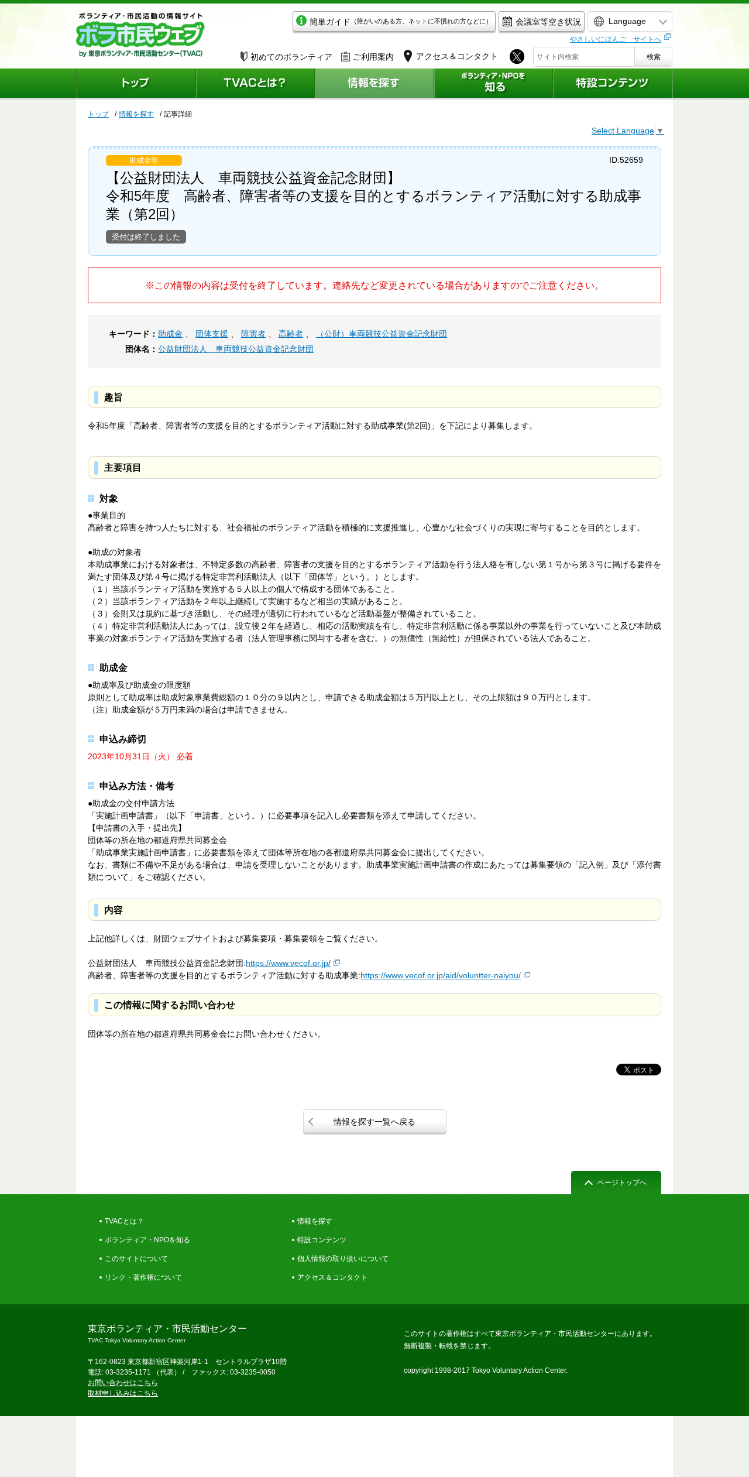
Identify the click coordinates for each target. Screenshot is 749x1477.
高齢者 (291, 333)
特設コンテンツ (321, 1240)
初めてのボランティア (291, 56)
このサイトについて (136, 1259)
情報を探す (136, 114)
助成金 (170, 333)
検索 (654, 57)
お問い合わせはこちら (123, 1383)
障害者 (253, 333)
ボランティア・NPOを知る (147, 1240)
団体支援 (211, 333)
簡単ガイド (401, 21)
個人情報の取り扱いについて (343, 1259)
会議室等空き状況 (548, 21)
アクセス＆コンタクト (332, 1277)
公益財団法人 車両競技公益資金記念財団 (236, 349)
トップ (98, 114)
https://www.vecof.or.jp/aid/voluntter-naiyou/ (440, 975)
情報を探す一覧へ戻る (374, 1121)
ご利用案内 (373, 56)
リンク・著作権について (143, 1277)
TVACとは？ (124, 1221)
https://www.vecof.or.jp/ (288, 963)
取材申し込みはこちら (123, 1393)
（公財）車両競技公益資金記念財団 (381, 333)
